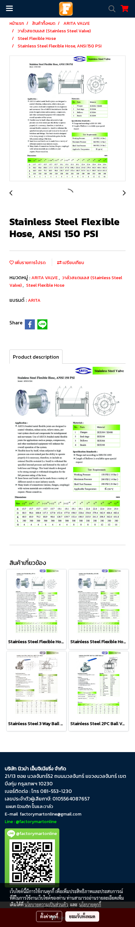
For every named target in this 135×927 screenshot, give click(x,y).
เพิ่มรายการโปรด (30, 262)
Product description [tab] (36, 356)
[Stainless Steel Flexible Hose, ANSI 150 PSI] (67, 119)
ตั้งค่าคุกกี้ (49, 916)
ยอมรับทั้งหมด (82, 916)
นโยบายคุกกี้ (90, 904)
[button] (110, 8)
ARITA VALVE (45, 277)
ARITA (34, 300)
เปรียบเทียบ (73, 262)
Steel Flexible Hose (45, 285)
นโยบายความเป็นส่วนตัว (46, 904)
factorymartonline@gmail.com (50, 814)
